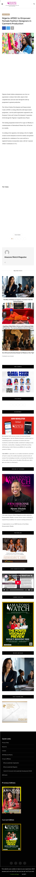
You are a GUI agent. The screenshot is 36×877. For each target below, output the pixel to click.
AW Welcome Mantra (7, 754)
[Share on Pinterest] (25, 238)
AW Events (4, 775)
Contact (4, 750)
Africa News (6, 14)
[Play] (4, 590)
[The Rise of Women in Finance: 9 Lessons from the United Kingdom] (18, 286)
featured (18, 234)
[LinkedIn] (24, 863)
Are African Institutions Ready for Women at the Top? (18, 352)
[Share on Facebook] (4, 28)
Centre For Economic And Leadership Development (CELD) (17, 771)
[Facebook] (11, 863)
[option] (18, 674)
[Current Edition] (18, 646)
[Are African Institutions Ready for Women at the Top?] (18, 340)
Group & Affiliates (6, 759)
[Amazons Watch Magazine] (12, 4)
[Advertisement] (18, 75)
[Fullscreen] (32, 590)
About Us (4, 746)
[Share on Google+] (22, 238)
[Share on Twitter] (8, 28)
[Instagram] (20, 863)
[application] (18, 583)
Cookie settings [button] (14, 874)
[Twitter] (15, 863)
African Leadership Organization (11, 763)
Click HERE (5, 453)
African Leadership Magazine (10, 767)
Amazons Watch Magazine (15, 257)
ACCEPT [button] (24, 874)
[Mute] (29, 590)
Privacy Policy (5, 742)
